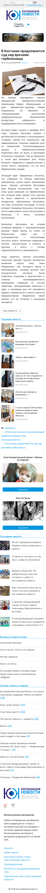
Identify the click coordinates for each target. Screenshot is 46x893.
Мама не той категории (12, 757)
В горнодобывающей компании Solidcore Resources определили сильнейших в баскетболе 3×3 (28, 621)
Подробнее (23, 489)
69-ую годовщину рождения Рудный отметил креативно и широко (27, 545)
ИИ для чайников (9, 656)
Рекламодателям (13, 864)
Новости (8, 848)
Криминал (24, 62)
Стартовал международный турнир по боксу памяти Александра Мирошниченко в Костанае (22, 767)
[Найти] (35, 2)
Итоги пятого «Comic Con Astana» (17, 649)
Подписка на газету (35, 5)
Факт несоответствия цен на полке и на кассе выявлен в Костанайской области (26, 590)
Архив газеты (11, 852)
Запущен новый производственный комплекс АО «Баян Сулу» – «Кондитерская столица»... (22, 746)
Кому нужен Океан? (10, 705)
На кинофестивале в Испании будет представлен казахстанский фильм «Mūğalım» (18, 674)
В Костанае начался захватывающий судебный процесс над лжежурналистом (22, 436)
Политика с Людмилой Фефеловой (17, 777)
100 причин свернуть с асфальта (16, 719)
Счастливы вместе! (10, 712)
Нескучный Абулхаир (11, 642)
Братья (3, 726)
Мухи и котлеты (8, 663)
